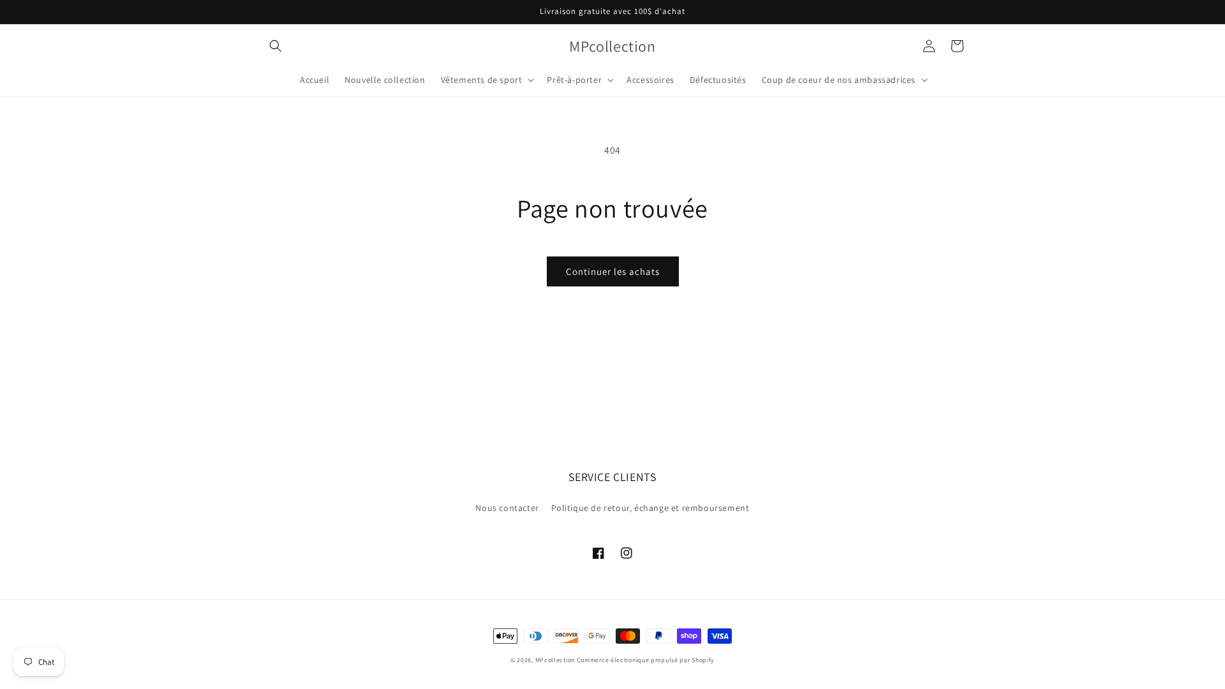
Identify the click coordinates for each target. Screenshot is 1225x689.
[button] (276, 46)
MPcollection (555, 660)
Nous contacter (506, 508)
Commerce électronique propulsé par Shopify (646, 660)
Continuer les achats (613, 271)
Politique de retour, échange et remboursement (650, 508)
